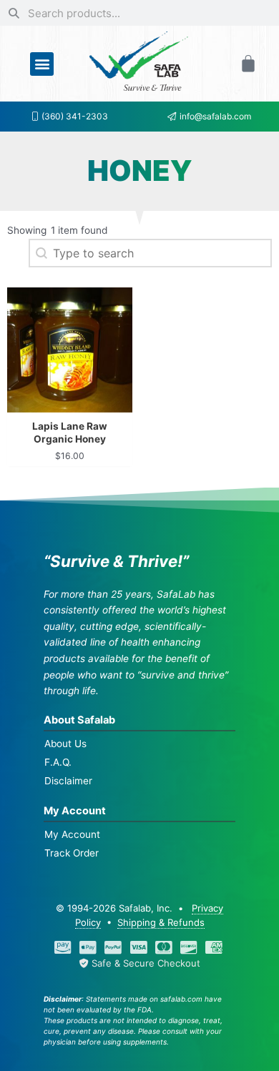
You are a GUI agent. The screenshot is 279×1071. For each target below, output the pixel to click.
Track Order (71, 853)
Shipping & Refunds (161, 922)
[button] (42, 64)
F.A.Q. (58, 762)
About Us (65, 743)
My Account (72, 834)
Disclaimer (68, 780)
